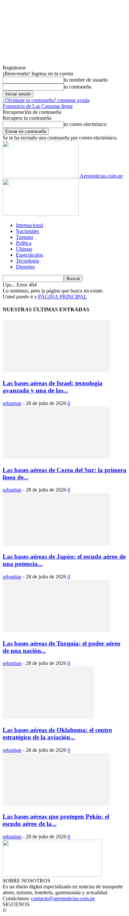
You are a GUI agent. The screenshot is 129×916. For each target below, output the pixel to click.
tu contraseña (77, 86)
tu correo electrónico (85, 124)
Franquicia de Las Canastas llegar (38, 106)
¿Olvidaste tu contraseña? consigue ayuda (46, 100)
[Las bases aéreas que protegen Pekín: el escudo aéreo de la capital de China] (56, 804)
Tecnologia (27, 261)
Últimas (24, 249)
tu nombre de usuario (86, 80)
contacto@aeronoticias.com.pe (63, 898)
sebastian (12, 403)
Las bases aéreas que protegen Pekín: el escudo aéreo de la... (56, 820)
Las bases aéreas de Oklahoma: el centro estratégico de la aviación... (57, 733)
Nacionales (27, 231)
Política (23, 243)
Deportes (25, 266)
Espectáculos (29, 255)
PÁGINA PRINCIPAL (62, 296)
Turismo (24, 237)
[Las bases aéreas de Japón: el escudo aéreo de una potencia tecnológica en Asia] (56, 544)
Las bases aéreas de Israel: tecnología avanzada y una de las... (53, 387)
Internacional (29, 225)
